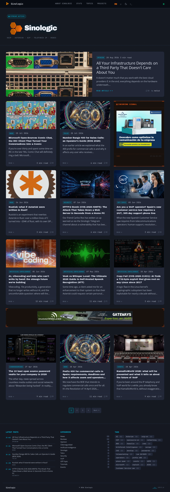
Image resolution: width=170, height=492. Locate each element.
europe (150, 447)
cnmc (146, 444)
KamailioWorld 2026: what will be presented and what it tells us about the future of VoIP (138, 374)
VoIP (84, 459)
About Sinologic (63, 3)
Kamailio (133, 444)
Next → (96, 410)
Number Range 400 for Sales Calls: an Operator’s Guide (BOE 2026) (83, 139)
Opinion (100, 57)
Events (120, 367)
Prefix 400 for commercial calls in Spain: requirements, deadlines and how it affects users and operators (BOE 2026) (84, 374)
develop (132, 451)
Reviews (84, 439)
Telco (66, 133)
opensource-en (135, 440)
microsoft (122, 465)
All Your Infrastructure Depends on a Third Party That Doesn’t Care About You (127, 67)
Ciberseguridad (16, 367)
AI (119, 437)
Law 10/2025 (143, 454)
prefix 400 (139, 458)
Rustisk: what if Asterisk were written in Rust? (27, 208)
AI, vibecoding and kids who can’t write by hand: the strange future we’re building (29, 279)
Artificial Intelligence (129, 447)
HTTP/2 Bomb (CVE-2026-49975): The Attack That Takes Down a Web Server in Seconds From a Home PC (85, 210)
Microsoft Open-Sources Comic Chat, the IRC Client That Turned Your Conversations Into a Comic (30, 141)
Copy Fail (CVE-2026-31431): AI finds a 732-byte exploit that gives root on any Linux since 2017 (139, 279)
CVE (119, 451)
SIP (119, 440)
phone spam (122, 461)
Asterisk (132, 437)
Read (10, 163)
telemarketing (124, 454)
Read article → (103, 91)
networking (154, 440)
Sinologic (84, 450)
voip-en (147, 437)
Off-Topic (122, 202)
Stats (79, 3)
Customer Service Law (127, 468)
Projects (101, 3)
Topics (89, 3)
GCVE (151, 465)
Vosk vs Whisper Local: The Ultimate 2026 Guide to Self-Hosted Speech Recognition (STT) (85, 279)
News (11, 133)
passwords (148, 451)
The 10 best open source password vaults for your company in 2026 (29, 373)
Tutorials (84, 464)
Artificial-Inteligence (20, 272)
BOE (119, 444)
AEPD (151, 461)
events (138, 461)
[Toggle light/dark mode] (126, 4)
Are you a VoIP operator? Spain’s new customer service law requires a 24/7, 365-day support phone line (139, 210)
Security (67, 202)
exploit (138, 465)
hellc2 (157, 91)
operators (122, 458)
